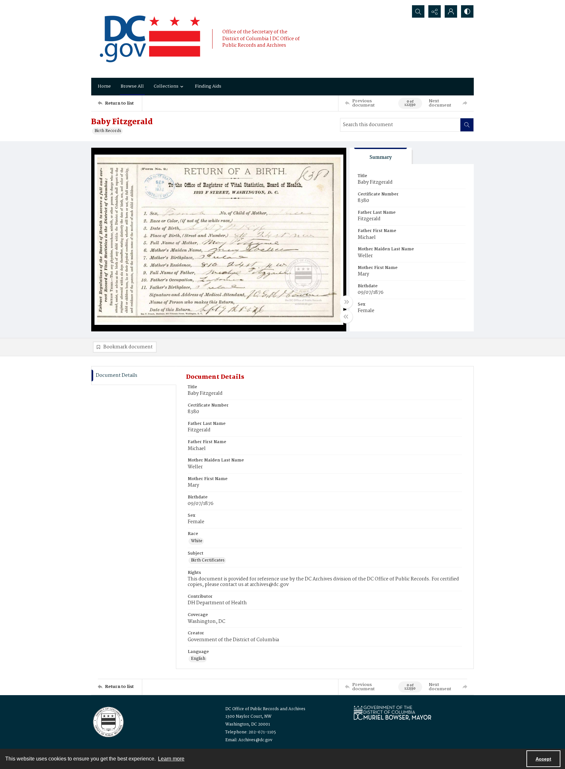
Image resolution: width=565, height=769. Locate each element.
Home (104, 86)
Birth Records (107, 131)
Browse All (132, 86)
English (198, 659)
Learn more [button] (171, 758)
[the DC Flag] (150, 39)
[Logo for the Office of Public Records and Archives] (107, 721)
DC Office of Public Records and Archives (265, 709)
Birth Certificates (208, 560)
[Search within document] (466, 124)
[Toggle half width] (346, 316)
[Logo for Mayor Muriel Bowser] (392, 712)
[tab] (381, 156)
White (196, 541)
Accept (543, 758)
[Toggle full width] (346, 302)
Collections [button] (166, 86)
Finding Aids (208, 86)
